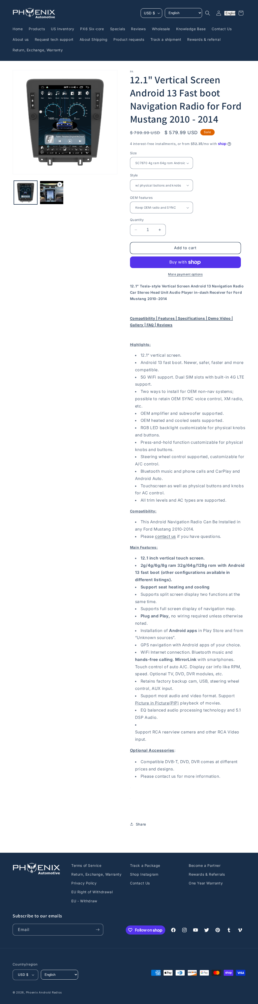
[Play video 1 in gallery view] (51, 192)
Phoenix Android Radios (44, 992)
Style (134, 175)
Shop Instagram (144, 874)
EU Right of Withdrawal (92, 892)
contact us (165, 536)
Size (133, 153)
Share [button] (141, 824)
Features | (168, 318)
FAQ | (152, 325)
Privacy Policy (83, 883)
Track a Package (145, 865)
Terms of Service (86, 865)
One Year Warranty (206, 883)
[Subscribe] (97, 930)
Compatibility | (144, 318)
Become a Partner (205, 865)
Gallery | (138, 325)
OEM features (141, 198)
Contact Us (140, 883)
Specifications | (193, 318)
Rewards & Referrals (207, 874)
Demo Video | (220, 318)
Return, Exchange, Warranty (96, 874)
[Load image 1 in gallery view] (25, 192)
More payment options (185, 274)
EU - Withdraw (84, 901)
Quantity (137, 220)
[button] (207, 13)
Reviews (164, 325)
